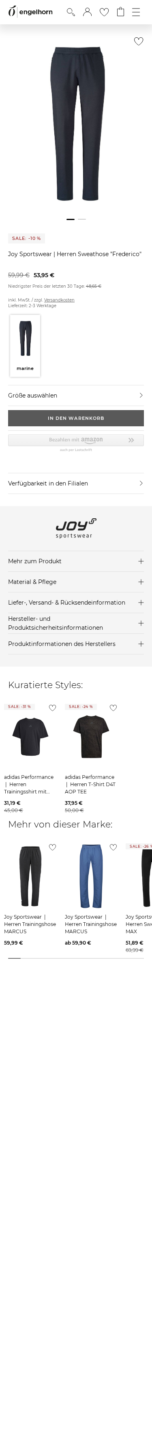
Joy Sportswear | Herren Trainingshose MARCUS (30, 924)
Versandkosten (59, 300)
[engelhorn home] (30, 12)
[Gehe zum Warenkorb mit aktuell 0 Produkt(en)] (120, 12)
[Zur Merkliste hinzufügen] (137, 43)
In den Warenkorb (76, 418)
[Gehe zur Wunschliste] (104, 12)
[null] (30, 737)
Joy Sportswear (31, 254)
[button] (87, 12)
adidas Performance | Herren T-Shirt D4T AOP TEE (90, 784)
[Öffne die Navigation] (136, 12)
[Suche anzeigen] (71, 12)
